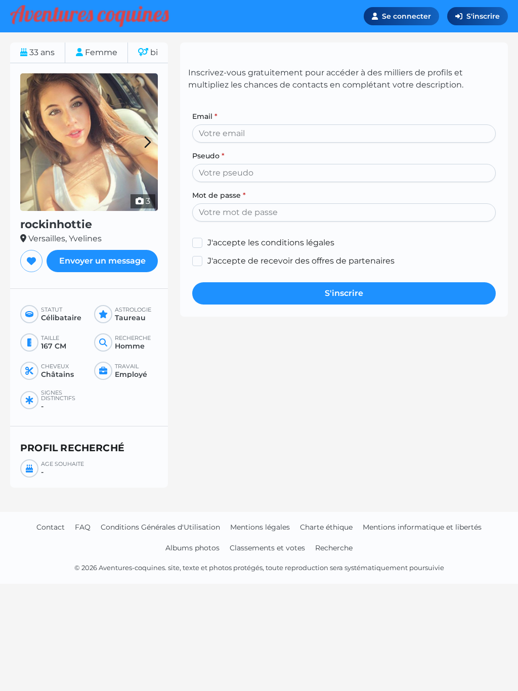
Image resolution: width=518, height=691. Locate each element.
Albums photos (192, 547)
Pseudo (208, 155)
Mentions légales (260, 527)
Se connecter (406, 16)
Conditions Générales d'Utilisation (160, 527)
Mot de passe (219, 195)
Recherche (334, 547)
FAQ (83, 527)
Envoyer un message (102, 261)
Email (205, 116)
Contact (50, 527)
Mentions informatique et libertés (422, 527)
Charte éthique (326, 527)
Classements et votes (267, 547)
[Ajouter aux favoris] (31, 261)
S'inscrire (483, 16)
